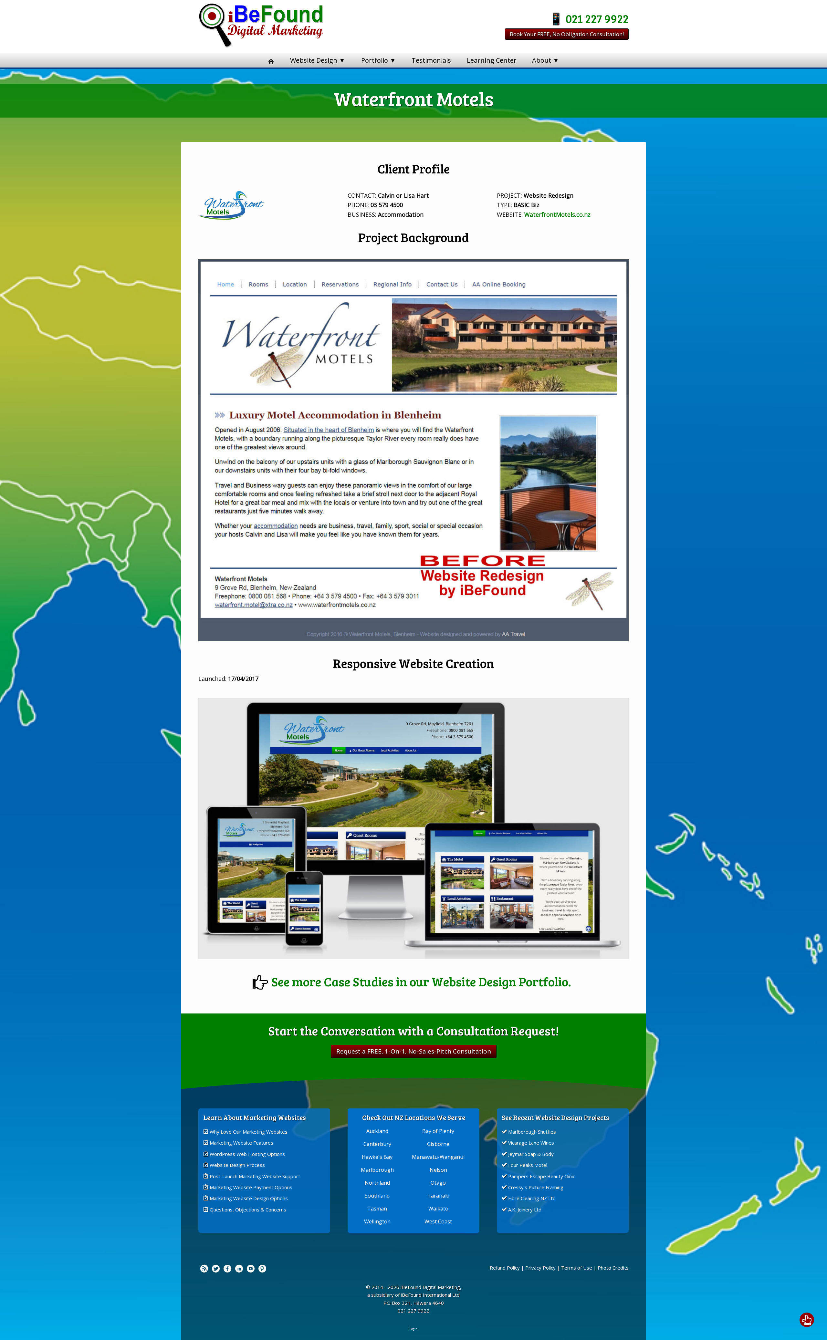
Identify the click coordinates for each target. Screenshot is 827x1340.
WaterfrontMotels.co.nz (557, 214)
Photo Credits (613, 1267)
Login (413, 1329)
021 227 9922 (597, 18)
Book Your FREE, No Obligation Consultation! (567, 34)
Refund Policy (505, 1267)
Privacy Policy (540, 1267)
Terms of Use (576, 1267)
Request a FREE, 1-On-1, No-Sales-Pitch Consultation (413, 1051)
